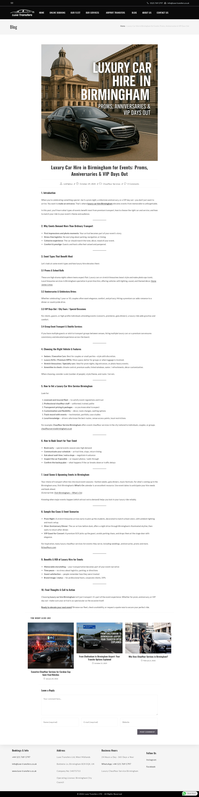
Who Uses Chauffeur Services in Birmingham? (148, 656)
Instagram (151, 760)
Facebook (151, 766)
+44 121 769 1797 (21, 757)
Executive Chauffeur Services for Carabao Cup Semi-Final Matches (51, 673)
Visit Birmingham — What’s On (68, 492)
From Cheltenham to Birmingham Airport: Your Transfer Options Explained (99, 658)
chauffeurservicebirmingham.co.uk (56, 428)
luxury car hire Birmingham (99, 203)
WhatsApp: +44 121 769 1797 (116, 764)
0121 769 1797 (156, 3)
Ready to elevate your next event (56, 607)
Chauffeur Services (111, 184)
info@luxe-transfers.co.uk (178, 3)
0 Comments (133, 184)
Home (122, 26)
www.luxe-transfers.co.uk (24, 771)
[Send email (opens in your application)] (12, 3)
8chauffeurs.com (48, 547)
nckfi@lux (68, 184)
